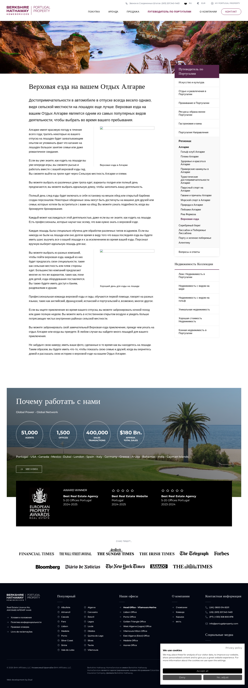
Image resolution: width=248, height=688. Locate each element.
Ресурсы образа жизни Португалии (192, 113)
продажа (133, 11)
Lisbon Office (130, 612)
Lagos (91, 621)
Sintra (64, 645)
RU (190, 3)
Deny (182, 677)
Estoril (91, 617)
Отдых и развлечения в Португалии (192, 93)
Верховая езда (190, 219)
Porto (64, 635)
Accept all (202, 671)
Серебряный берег (189, 225)
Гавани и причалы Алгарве (196, 195)
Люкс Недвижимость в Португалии (192, 275)
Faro (63, 621)
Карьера (180, 617)
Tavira (91, 645)
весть (178, 621)
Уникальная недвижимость (194, 309)
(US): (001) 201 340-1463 (220, 612)
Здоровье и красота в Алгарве (193, 163)
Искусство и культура (191, 82)
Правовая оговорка (20, 627)
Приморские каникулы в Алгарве (195, 171)
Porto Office (129, 617)
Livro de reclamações (21, 631)
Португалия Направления (193, 132)
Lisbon (64, 626)
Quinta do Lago (95, 635)
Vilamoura (93, 650)
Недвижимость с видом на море (194, 287)
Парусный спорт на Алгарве (192, 189)
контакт (231, 11)
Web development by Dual (19, 680)
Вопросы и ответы (189, 251)
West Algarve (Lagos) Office (137, 626)
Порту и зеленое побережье (195, 237)
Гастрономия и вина (190, 123)
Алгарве (184, 147)
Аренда (113, 11)
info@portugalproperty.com (223, 623)
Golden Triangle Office (134, 621)
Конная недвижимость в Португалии (192, 331)
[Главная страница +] (28, 10)
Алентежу (184, 242)
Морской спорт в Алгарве (195, 200)
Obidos (91, 631)
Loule (90, 626)
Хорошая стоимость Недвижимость (190, 320)
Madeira (65, 631)
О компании (208, 11)
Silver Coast (67, 640)
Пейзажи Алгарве (191, 209)
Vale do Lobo (67, 650)
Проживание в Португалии (194, 103)
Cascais (65, 617)
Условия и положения (21, 617)
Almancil (65, 612)
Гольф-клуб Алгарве (193, 151)
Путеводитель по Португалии (169, 11)
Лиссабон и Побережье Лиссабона (192, 232)
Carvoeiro (93, 612)
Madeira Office (130, 640)
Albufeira (65, 607)
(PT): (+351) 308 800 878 (221, 617)
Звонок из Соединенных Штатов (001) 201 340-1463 (154, 3)
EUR (201, 3)
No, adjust (223, 677)
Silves (90, 640)
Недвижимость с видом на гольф (194, 299)
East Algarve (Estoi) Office (136, 635)
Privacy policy (234, 647)
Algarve (91, 607)
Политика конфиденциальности (26, 622)
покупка (94, 11)
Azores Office (130, 645)
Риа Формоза (188, 214)
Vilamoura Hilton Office (135, 631)
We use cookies (172, 650)
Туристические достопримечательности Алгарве (195, 179)
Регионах (185, 141)
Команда (180, 612)
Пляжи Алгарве (190, 156)
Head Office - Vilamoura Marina (139, 607)
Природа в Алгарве (192, 204)
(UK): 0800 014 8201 (219, 607)
